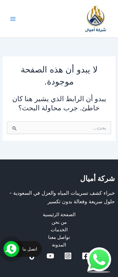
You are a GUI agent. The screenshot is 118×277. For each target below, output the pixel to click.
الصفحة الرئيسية (59, 214)
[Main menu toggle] (13, 19)
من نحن (59, 222)
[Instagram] (68, 256)
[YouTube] (50, 256)
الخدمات (59, 230)
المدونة (59, 245)
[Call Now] (11, 249)
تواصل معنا (59, 237)
